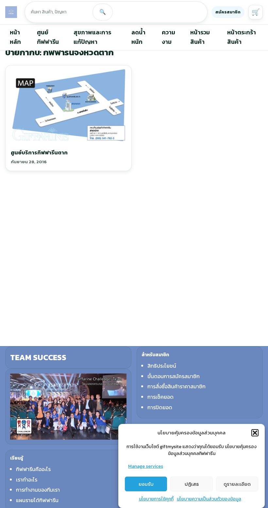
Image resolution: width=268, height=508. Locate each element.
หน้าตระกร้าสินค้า (241, 37)
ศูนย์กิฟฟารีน (48, 37)
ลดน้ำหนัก (138, 37)
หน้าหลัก (15, 37)
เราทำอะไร (26, 479)
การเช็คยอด (160, 397)
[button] (255, 432)
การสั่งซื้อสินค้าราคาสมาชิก (176, 386)
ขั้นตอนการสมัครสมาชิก (173, 376)
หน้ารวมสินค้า (200, 37)
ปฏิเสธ (192, 484)
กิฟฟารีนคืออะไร (33, 469)
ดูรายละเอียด (237, 484)
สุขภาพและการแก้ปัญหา (92, 37)
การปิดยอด (159, 407)
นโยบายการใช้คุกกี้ (156, 499)
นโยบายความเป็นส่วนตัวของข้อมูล (209, 499)
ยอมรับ (146, 484)
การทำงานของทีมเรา (38, 490)
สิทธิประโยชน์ (161, 366)
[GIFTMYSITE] (11, 12)
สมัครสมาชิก (228, 12)
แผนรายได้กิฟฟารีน (37, 500)
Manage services (145, 466)
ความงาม (168, 37)
